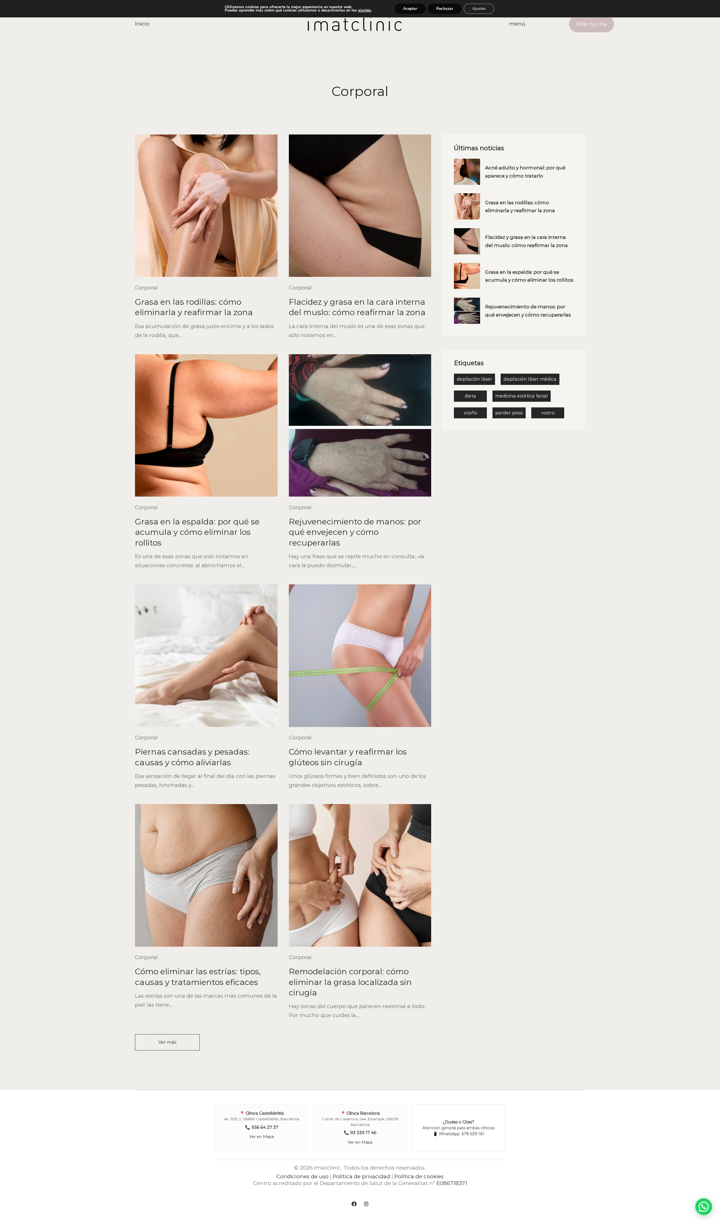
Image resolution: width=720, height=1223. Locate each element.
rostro (548, 413)
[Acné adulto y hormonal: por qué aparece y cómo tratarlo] (467, 172)
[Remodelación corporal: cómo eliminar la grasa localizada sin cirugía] (360, 875)
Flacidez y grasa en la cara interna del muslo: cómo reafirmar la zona (357, 307)
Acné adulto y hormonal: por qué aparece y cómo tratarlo (525, 172)
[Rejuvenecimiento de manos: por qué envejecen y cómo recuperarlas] (360, 425)
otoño (470, 413)
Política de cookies (419, 1176)
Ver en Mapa (261, 1136)
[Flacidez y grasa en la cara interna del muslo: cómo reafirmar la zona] (360, 205)
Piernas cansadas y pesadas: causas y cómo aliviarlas (192, 757)
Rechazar (444, 8)
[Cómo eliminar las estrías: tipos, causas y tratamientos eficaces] (206, 875)
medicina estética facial (521, 396)
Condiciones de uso (302, 1176)
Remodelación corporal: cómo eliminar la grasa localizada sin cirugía (350, 981)
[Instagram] (366, 1204)
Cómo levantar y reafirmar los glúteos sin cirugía (348, 757)
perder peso (509, 413)
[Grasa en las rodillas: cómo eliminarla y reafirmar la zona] (206, 205)
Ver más (167, 1042)
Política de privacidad (361, 1176)
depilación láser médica (530, 379)
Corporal (146, 287)
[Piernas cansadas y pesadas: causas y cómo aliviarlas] (206, 655)
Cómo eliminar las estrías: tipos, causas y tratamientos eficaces (198, 976)
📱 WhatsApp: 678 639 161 (458, 1133)
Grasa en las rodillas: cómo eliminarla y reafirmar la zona (194, 307)
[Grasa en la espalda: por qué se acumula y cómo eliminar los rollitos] (206, 425)
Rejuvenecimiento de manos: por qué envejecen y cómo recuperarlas (355, 532)
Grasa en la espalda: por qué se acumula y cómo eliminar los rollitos (197, 532)
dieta (470, 396)
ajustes (364, 10)
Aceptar (410, 8)
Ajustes (479, 8)
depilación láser (474, 379)
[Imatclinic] (355, 24)
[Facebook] (354, 1204)
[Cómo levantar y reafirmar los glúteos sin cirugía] (360, 655)
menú (517, 24)
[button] (703, 1206)
